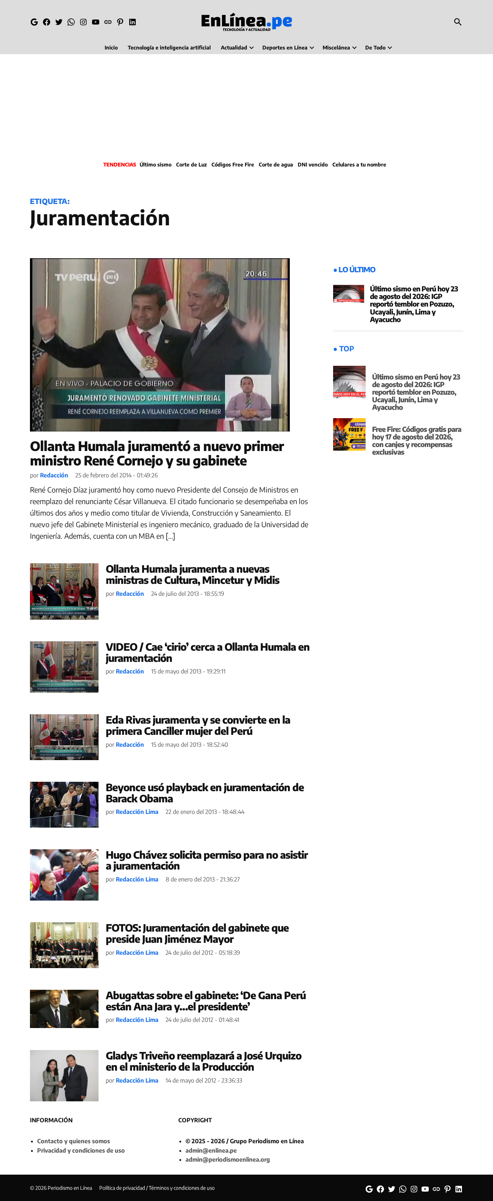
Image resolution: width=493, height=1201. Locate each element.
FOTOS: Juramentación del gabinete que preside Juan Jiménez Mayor (197, 933)
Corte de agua (276, 164)
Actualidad (234, 47)
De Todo (375, 47)
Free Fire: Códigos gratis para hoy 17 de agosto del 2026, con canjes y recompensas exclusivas (416, 440)
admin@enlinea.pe (211, 1150)
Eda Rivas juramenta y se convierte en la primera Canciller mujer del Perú (198, 725)
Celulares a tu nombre (359, 164)
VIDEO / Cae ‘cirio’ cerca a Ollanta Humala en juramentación (208, 652)
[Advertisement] (246, 106)
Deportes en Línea (284, 47)
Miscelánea (336, 47)
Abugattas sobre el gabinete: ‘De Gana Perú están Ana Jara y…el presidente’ (206, 1001)
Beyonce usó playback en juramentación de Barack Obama (205, 793)
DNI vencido (313, 164)
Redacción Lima (137, 811)
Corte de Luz (191, 164)
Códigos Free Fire (232, 164)
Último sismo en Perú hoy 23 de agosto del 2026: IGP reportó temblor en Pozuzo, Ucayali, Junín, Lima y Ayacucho (414, 303)
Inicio (111, 47)
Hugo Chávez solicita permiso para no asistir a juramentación (207, 860)
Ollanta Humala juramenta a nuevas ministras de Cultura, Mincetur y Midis (192, 574)
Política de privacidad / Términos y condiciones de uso (157, 1188)
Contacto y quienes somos (73, 1141)
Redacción (54, 475)
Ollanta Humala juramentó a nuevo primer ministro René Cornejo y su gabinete (157, 453)
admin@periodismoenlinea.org (228, 1159)
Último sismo (155, 164)
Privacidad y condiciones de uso (81, 1150)
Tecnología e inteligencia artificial (169, 47)
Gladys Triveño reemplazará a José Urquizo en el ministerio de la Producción (203, 1061)
